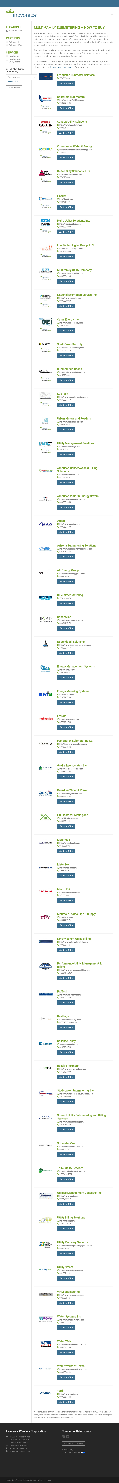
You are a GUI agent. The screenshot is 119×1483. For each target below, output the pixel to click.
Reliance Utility (66, 1041)
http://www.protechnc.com (70, 995)
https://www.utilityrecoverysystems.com (76, 1245)
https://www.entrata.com (69, 719)
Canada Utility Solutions (72, 121)
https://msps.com (67, 917)
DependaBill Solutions (71, 641)
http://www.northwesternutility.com (74, 942)
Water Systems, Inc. (69, 1316)
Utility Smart (65, 1267)
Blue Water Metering (70, 595)
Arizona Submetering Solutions (76, 545)
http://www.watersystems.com (72, 1320)
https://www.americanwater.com (72, 499)
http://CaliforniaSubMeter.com (72, 100)
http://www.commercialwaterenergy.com (76, 150)
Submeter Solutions (69, 369)
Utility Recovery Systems (72, 1242)
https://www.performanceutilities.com (75, 970)
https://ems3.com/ (67, 670)
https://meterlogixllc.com (70, 843)
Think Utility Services (70, 1168)
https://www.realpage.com (70, 1019)
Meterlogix (64, 839)
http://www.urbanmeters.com (71, 422)
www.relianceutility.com (69, 1044)
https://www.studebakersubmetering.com (76, 1094)
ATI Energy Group (68, 570)
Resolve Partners (68, 1065)
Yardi (60, 1390)
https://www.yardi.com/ (69, 1394)
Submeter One (66, 1143)
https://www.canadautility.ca (71, 125)
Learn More (66, 83)
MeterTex (63, 864)
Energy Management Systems (76, 666)
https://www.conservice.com (71, 620)
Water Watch (65, 1341)
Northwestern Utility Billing (74, 938)
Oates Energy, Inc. (68, 319)
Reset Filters (13, 81)
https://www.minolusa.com (70, 892)
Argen (61, 520)
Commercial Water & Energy (74, 146)
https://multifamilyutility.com (71, 273)
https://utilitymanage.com (70, 446)
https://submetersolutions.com (72, 372)
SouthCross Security (69, 344)
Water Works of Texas (70, 1366)
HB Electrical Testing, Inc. (73, 815)
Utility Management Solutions (75, 443)
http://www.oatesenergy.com (71, 323)
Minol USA (63, 889)
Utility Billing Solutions (71, 1217)
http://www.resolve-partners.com (73, 1069)
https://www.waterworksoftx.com (73, 1369)
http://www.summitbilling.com (72, 1122)
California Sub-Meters (71, 97)
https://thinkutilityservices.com (72, 1171)
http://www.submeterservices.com (74, 397)
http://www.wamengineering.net (72, 1295)
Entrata (61, 716)
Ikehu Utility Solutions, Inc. (73, 220)
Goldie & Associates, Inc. (72, 765)
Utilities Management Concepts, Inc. (79, 1192)
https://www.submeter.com (70, 298)
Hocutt (61, 196)
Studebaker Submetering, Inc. (75, 1090)
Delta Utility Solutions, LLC (73, 171)
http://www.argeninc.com (69, 524)
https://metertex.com (68, 868)
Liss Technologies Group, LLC (75, 245)
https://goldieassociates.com (71, 769)
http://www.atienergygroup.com (72, 574)
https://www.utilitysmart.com (71, 1270)
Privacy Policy (67, 1449)
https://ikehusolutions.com (70, 224)
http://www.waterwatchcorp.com (73, 1344)
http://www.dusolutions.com (71, 174)
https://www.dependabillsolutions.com (75, 645)
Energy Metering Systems (73, 691)
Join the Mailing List (73, 1443)
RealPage (63, 1016)
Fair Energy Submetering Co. (75, 740)
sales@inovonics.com (19, 1445)
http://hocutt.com (66, 199)
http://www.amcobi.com (69, 475)
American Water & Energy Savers (78, 496)
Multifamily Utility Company (74, 270)
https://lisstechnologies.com (71, 248)
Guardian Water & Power (72, 790)
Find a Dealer (14, 87)
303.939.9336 (21, 1448)
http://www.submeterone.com (71, 1146)
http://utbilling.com (67, 1221)
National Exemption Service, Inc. (77, 294)
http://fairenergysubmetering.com (73, 744)
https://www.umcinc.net (69, 1196)
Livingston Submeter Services (76, 75)
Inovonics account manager (62, 67)
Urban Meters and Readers (74, 418)
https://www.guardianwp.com (71, 793)
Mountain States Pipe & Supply (76, 914)
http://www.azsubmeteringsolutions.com (76, 549)
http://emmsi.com (67, 694)
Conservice (64, 617)
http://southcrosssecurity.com (72, 347)
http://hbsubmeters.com (69, 818)
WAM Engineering (68, 1291)
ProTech (62, 991)
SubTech (62, 393)
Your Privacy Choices (71, 1452)
